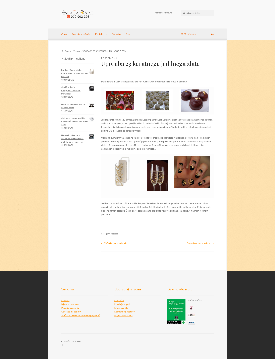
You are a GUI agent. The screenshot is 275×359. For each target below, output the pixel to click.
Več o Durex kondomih (115, 243)
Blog (128, 34)
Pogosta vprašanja (81, 34)
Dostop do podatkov (124, 311)
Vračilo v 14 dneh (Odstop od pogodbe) (80, 315)
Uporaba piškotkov (71, 311)
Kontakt (99, 34)
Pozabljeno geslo (122, 304)
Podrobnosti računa (163, 12)
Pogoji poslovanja (70, 307)
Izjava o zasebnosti (70, 304)
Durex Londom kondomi (198, 243)
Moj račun (119, 300)
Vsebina (76, 51)
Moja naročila (121, 307)
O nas (64, 34)
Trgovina (116, 34)
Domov (68, 51)
